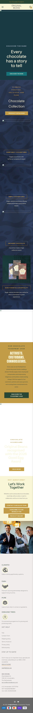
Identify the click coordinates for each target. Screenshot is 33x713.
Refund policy (6, 647)
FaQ (3, 633)
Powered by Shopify (24, 704)
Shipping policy (6, 639)
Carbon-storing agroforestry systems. (13, 574)
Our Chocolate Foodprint (16, 2)
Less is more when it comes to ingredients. (14, 607)
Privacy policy (6, 644)
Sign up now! (6, 664)
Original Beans (12, 704)
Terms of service (6, 641)
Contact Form (6, 636)
